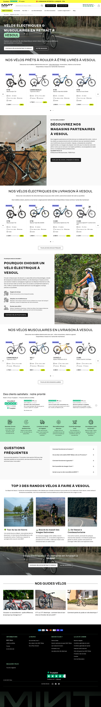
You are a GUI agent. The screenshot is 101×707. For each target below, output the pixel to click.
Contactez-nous (55, 648)
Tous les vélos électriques (50, 248)
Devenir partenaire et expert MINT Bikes (61, 643)
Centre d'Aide (54, 640)
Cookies (76, 656)
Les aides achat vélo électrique (59, 651)
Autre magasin (41, 48)
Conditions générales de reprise (82, 645)
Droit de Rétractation (79, 659)
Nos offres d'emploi (34, 645)
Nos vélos (6, 14)
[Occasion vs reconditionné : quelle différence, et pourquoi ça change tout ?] (18, 600)
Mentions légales (78, 640)
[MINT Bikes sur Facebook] (56, 683)
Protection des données (80, 653)
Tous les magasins (11, 667)
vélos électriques (54, 64)
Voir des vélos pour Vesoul (16, 315)
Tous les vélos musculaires (50, 382)
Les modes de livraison (57, 645)
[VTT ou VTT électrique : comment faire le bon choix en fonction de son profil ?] (50, 600)
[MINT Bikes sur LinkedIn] (59, 684)
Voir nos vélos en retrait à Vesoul (18, 48)
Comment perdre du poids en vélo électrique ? (82, 612)
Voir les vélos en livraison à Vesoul (66, 160)
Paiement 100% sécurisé (80, 648)
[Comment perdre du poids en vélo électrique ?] (82, 600)
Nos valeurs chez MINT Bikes (36, 643)
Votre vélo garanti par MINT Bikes (82, 651)
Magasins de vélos (14, 14)
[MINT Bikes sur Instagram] (52, 683)
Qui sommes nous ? (34, 640)
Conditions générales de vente (81, 643)
